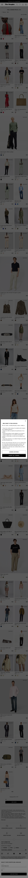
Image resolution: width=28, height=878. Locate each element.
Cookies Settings (14, 451)
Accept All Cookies (14, 455)
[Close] (25, 420)
